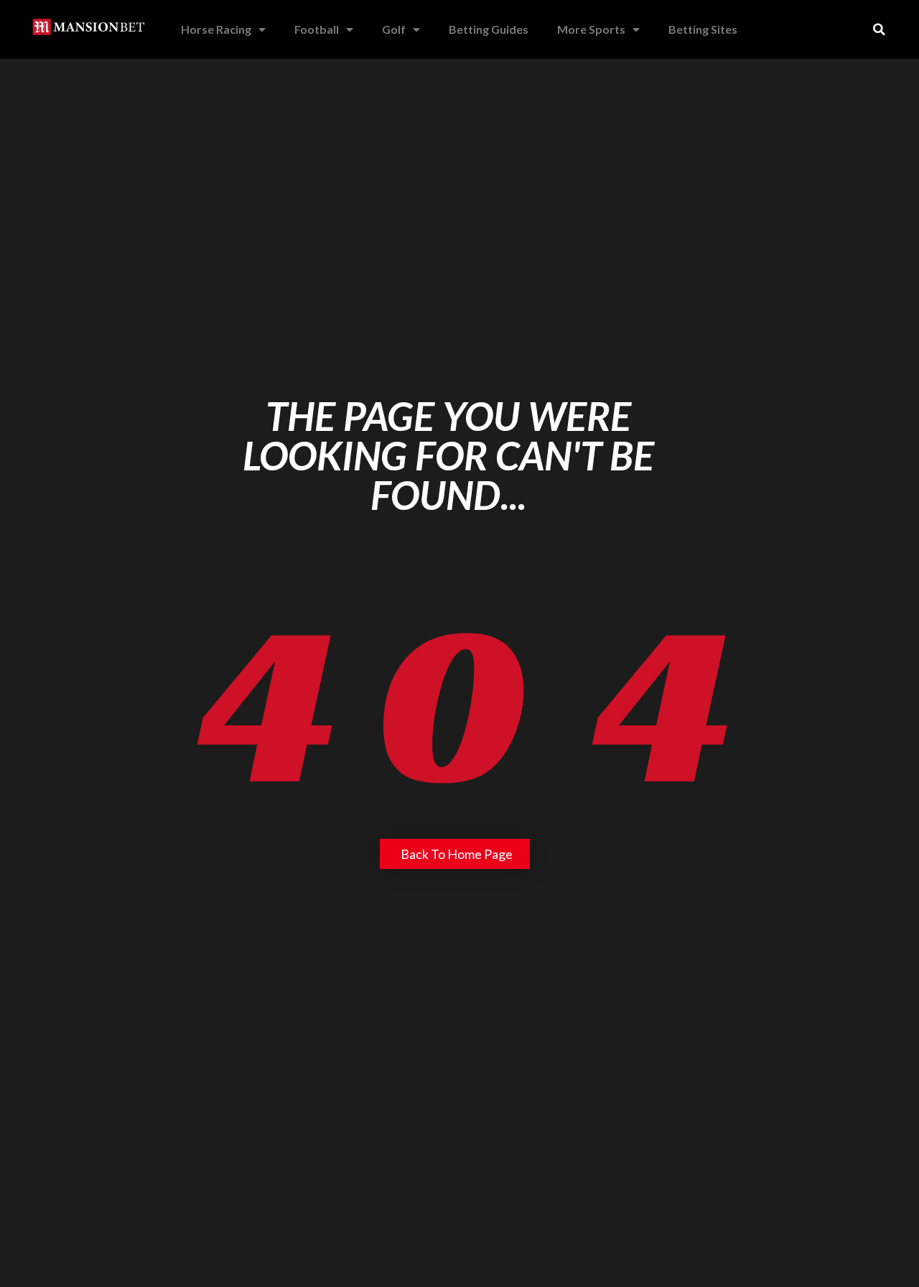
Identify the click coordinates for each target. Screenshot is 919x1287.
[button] (879, 29)
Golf (394, 29)
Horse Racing (216, 29)
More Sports (591, 29)
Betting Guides (488, 29)
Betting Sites (702, 29)
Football (316, 29)
